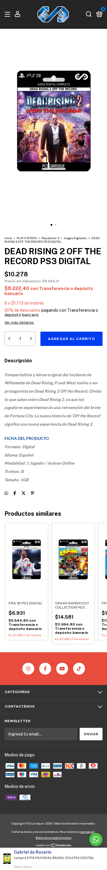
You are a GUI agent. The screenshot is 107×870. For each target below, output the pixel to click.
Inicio (8, 238)
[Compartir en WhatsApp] (6, 493)
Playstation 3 (50, 238)
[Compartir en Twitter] (23, 493)
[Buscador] (89, 15)
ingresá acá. (87, 831)
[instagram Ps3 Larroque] (28, 669)
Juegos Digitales (75, 238)
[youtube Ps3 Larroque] (62, 669)
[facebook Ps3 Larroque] (45, 669)
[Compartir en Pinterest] (32, 493)
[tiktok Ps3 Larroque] (79, 669)
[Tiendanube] (53, 846)
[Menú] (8, 15)
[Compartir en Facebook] (14, 493)
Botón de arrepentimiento (53, 837)
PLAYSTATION (27, 238)
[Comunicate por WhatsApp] (96, 839)
